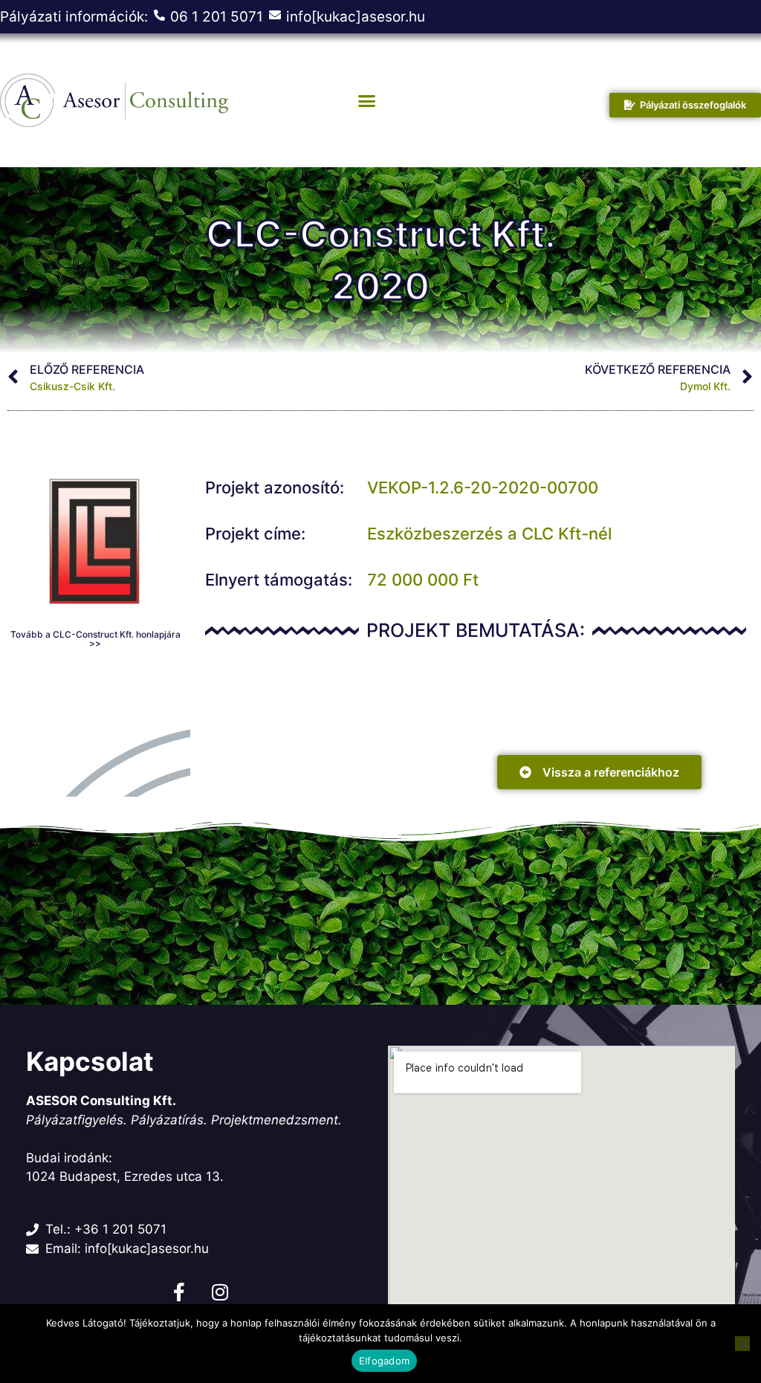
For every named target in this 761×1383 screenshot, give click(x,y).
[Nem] (742, 1343)
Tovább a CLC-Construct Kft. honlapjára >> (95, 639)
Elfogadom (384, 1361)
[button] (366, 100)
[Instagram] (220, 1291)
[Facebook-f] (179, 1291)
